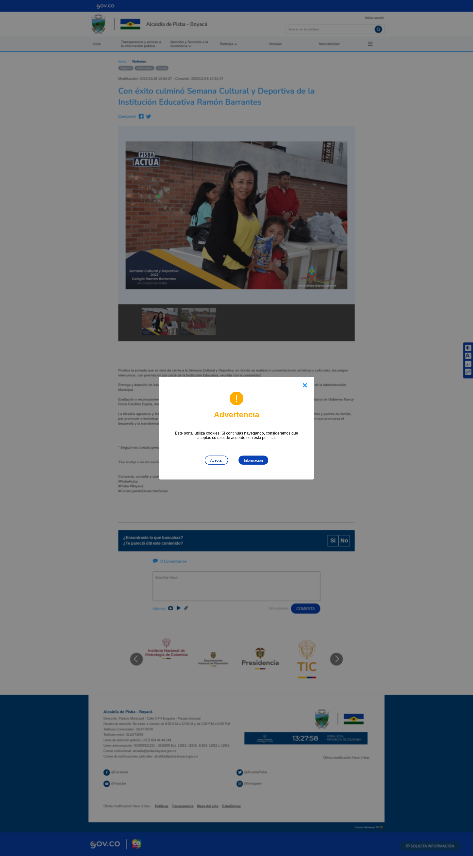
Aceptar (216, 460)
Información (253, 460)
